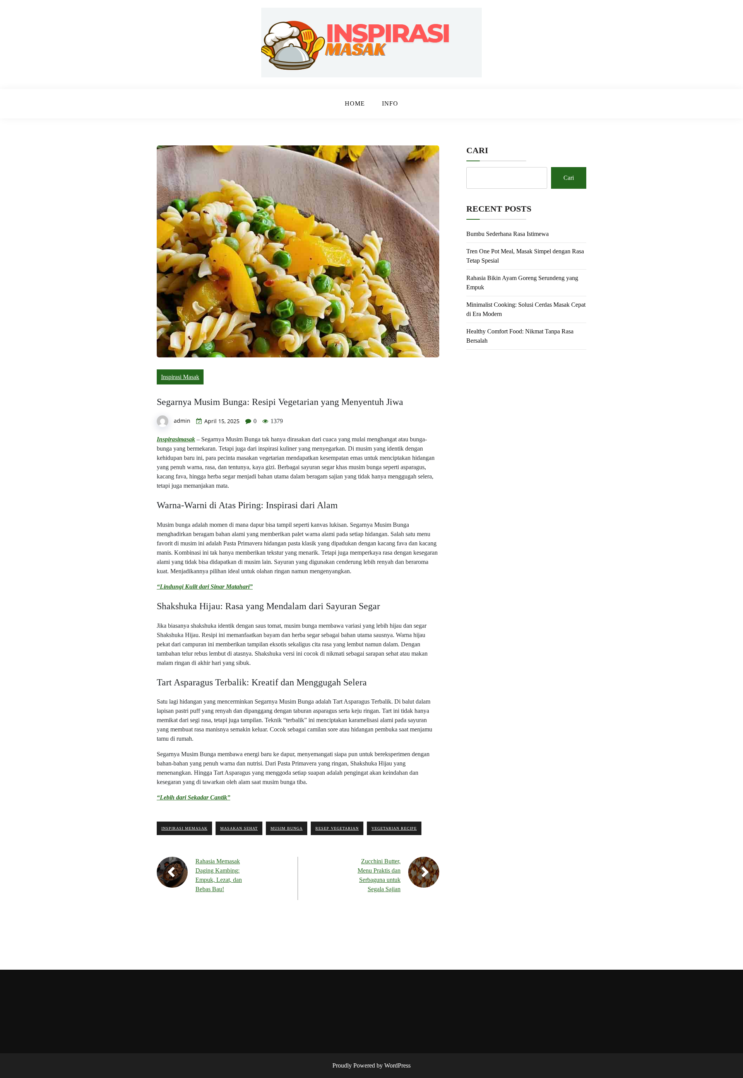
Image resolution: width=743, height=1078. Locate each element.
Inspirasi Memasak (184, 828)
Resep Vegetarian (337, 828)
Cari (477, 150)
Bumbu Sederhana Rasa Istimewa (507, 234)
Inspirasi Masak (180, 377)
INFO (390, 103)
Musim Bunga (286, 828)
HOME (355, 103)
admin (182, 420)
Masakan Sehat (239, 828)
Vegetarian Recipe (394, 828)
